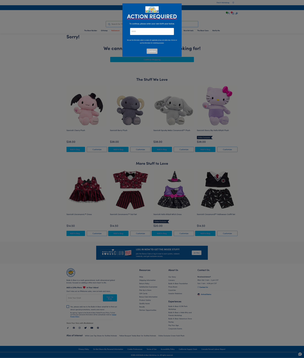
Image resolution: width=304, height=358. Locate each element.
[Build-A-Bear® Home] (152, 9)
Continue (152, 51)
